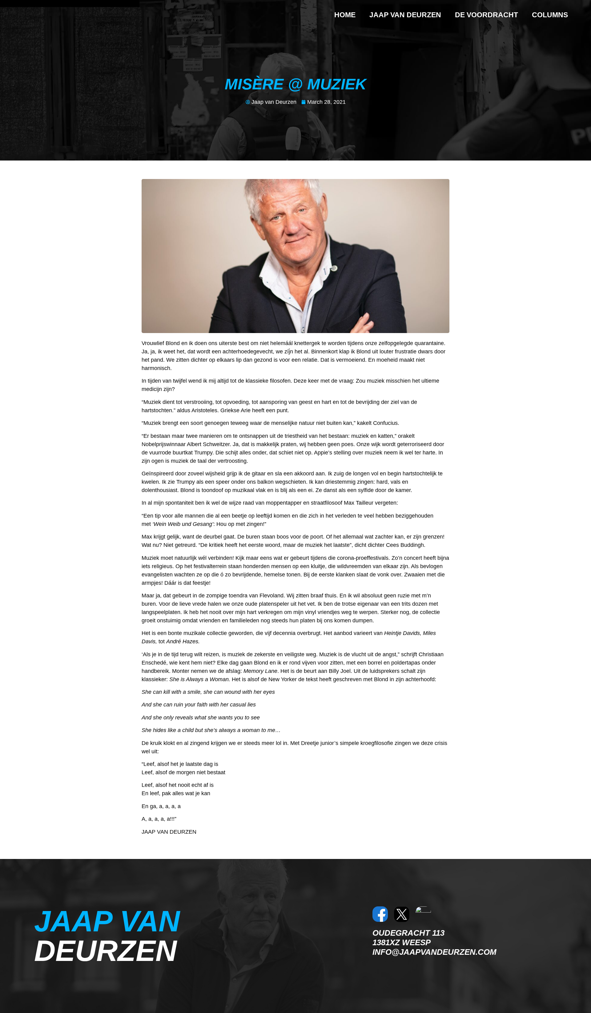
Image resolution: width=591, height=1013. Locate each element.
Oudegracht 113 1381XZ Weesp (408, 937)
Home (345, 15)
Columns (550, 15)
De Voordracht (486, 15)
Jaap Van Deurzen (405, 15)
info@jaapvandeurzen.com (434, 952)
